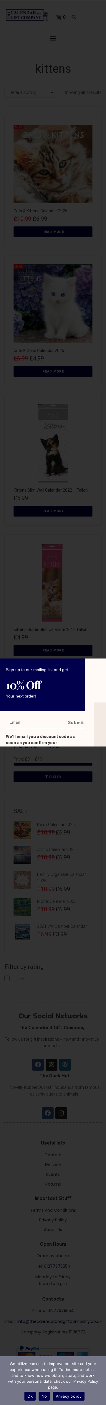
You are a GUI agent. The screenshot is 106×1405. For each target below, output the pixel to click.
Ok (30, 1396)
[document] (53, 702)
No (44, 1396)
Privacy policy (69, 1396)
